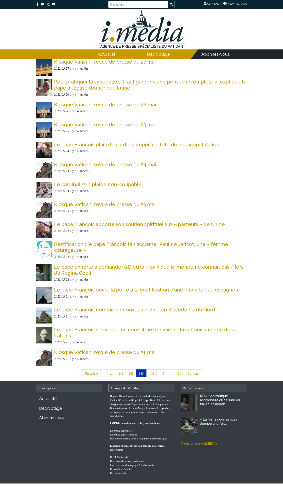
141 (121, 373)
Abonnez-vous (215, 54)
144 (151, 373)
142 (131, 373)
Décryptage (158, 54)
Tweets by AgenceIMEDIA (199, 443)
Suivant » (194, 373)
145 (161, 373)
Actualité (107, 54)
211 (180, 373)
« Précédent (90, 373)
